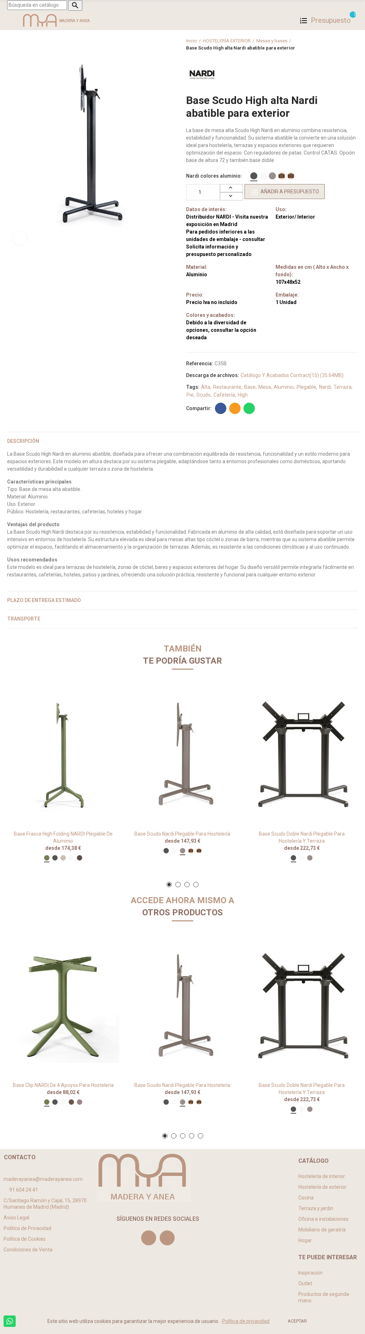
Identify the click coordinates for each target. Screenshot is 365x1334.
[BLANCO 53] (263, 175)
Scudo (203, 395)
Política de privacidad (245, 1321)
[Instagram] (148, 1237)
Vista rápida (101, 698)
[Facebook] (167, 1237)
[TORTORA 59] (272, 175)
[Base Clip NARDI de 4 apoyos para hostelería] (63, 1006)
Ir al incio (343, 44)
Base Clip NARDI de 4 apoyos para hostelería (63, 1085)
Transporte (23, 619)
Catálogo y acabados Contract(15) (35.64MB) (292, 375)
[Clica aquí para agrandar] (19, 238)
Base (250, 387)
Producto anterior (334, 44)
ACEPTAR (297, 1321)
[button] (169, 884)
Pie (190, 395)
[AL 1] (281, 175)
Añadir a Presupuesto (290, 191)
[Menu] (10, 20)
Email (235, 408)
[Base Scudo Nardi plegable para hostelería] (183, 755)
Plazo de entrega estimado (44, 600)
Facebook (220, 408)
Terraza (342, 387)
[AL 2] (290, 175)
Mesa (264, 387)
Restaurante (227, 387)
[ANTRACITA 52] (253, 175)
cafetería (224, 395)
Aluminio (284, 387)
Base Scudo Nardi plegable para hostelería (182, 834)
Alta (205, 387)
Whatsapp (249, 408)
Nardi (325, 387)
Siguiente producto (352, 44)
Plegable (306, 387)
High (243, 395)
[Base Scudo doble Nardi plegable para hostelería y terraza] (302, 755)
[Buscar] (354, 20)
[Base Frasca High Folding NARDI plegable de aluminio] (63, 755)
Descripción (23, 441)
